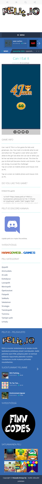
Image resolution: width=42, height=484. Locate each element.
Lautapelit (6, 282)
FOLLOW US (35, 2)
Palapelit (5, 294)
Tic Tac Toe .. (14, 383)
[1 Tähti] (13, 62)
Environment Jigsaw (17, 393)
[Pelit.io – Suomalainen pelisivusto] (21, 11)
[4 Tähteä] (17, 62)
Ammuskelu (7, 271)
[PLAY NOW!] (8, 43)
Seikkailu (5, 298)
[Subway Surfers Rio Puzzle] (21, 466)
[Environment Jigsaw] (5, 395)
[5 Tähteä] (19, 62)
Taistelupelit (7, 310)
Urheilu (5, 322)
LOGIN (7, 2)
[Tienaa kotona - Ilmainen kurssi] (18, 424)
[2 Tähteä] (14, 62)
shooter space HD (20, 52)
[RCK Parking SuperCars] (5, 375)
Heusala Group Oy (19, 478)
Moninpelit (6, 286)
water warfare (17, 41)
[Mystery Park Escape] (9, 454)
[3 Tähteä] (16, 62)
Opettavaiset (7, 290)
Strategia (5, 306)
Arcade (5, 275)
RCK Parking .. (15, 373)
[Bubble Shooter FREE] (32, 466)
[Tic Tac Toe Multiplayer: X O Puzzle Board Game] (5, 385)
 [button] (23, 132)
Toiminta (5, 314)
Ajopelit (5, 267)
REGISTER (16, 2)
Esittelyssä (6, 279)
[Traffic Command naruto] (9, 466)
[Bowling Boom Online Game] (32, 454)
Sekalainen (6, 302)
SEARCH (26, 2)
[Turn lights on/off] (15, 132)
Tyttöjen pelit (7, 318)
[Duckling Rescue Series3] (21, 454)
